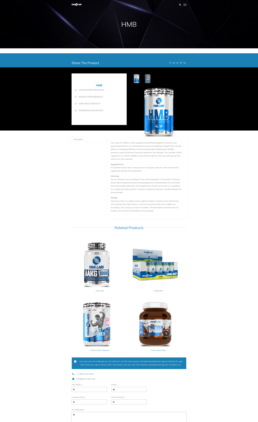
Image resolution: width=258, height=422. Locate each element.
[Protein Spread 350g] (155, 300)
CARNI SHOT (158, 291)
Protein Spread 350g (158, 350)
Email (114, 384)
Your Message (78, 410)
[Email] (184, 63)
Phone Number (118, 397)
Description (78, 139)
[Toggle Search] (180, 5)
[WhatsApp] (177, 63)
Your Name (77, 384)
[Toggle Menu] (185, 5)
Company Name (78, 397)
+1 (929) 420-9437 (85, 374)
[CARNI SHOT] (155, 241)
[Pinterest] (181, 63)
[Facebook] (170, 63)
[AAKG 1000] (97, 241)
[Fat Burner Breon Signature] (97, 300)
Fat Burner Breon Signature (99, 350)
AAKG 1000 (100, 291)
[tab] (78, 139)
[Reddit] (173, 63)
